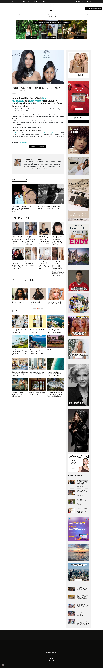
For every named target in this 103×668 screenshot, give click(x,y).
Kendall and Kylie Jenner (50, 133)
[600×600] (78, 234)
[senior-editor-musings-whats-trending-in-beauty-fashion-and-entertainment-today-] (78, 303)
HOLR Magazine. (23, 142)
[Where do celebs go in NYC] (78, 572)
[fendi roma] (78, 64)
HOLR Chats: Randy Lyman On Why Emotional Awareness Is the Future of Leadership (30, 240)
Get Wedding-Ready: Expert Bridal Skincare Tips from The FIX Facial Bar (44, 265)
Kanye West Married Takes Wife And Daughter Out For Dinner (24, 207)
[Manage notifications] (3, 665)
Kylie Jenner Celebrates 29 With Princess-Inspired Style (82, 613)
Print (88, 14)
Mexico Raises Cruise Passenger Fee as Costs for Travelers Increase (54, 332)
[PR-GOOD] (78, 140)
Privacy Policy (51, 652)
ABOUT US (34, 1)
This (18, 134)
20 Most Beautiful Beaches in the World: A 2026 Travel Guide (54, 375)
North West (15, 133)
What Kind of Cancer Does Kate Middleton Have (82, 501)
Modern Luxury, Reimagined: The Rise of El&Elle (30, 263)
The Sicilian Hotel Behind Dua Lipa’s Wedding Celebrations (20, 375)
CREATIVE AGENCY (16, 1)
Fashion (18, 14)
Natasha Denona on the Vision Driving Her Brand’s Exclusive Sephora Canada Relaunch (57, 240)
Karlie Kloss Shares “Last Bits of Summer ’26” (83, 606)
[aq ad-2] (78, 552)
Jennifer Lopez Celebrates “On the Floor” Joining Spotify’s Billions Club (83, 622)
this (20, 109)
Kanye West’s (36, 100)
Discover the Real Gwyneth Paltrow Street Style (55, 303)
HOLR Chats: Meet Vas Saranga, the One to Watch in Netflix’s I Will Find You (18, 239)
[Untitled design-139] (78, 385)
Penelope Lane (42, 210)
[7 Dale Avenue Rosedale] (78, 256)
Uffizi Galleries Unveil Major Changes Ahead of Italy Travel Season (19, 396)
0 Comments (80, 486)
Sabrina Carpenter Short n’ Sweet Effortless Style (19, 303)
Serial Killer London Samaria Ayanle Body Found (82, 492)
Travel (63, 14)
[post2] (78, 529)
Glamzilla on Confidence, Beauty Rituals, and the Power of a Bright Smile (18, 265)
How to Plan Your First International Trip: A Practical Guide (19, 332)
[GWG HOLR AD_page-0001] (78, 200)
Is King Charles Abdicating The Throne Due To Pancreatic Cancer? (82, 482)
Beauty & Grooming (53, 14)
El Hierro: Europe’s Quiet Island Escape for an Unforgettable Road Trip (37, 353)
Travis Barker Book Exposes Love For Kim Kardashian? (51, 207)
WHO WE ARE (26, 1)
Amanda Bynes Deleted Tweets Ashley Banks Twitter (82, 510)
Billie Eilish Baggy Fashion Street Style (38, 303)
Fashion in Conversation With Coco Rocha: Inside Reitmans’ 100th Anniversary (44, 239)
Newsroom (52, 16)
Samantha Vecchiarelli (21, 90)
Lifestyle (25, 14)
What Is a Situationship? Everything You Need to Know (82, 589)
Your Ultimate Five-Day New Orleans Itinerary (36, 374)
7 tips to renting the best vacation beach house (37, 395)
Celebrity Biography (37, 14)
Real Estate (70, 14)
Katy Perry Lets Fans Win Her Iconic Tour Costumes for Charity (82, 598)
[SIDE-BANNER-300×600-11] (78, 430)
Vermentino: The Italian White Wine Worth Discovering (36, 332)
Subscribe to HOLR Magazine (37, 146)
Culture (13, 93)
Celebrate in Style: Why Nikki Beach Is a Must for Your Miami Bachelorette (55, 396)
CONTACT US (42, 1)
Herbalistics (80, 14)
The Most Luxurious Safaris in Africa (53, 352)
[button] (63, 285)
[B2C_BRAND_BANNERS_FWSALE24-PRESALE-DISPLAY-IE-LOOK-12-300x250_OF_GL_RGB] (78, 463)
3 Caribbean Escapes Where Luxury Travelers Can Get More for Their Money (19, 354)
